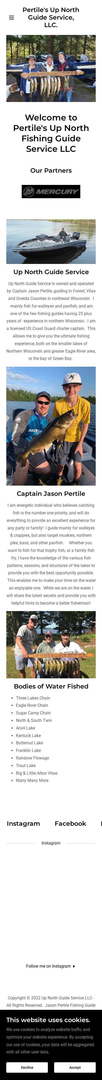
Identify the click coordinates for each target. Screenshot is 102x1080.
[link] (51, 25)
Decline (27, 1067)
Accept (75, 1067)
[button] (13, 17)
